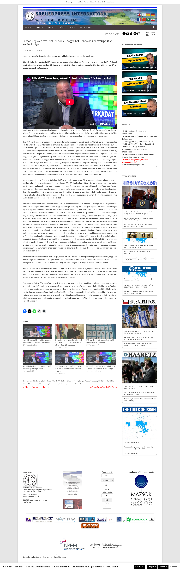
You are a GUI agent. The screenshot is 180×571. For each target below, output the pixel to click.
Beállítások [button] (139, 567)
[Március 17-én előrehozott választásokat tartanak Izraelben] (101, 331)
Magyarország (33, 384)
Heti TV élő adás (112, 34)
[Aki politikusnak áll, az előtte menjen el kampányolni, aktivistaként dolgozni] (37, 331)
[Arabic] (148, 19)
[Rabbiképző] (124, 522)
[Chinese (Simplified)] (144, 19)
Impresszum (48, 557)
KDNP (100, 381)
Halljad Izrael (85, 27)
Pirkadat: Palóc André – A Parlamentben (138, 90)
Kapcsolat (26, 557)
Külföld (39, 27)
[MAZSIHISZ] (66, 522)
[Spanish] (148, 15)
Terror (57, 384)
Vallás (77, 384)
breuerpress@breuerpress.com (40, 490)
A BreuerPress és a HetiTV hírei (36, 387)
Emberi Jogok (73, 381)
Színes (61, 27)
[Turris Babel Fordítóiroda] (86, 522)
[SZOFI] (101, 522)
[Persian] (152, 19)
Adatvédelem (36, 557)
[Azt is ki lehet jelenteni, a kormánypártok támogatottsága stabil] (37, 357)
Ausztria (33, 381)
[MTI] (111, 522)
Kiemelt (105, 381)
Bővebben (173, 567)
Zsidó (82, 384)
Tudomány (62, 384)
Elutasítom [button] (163, 567)
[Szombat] (119, 522)
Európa (81, 381)
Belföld (28, 27)
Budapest (64, 381)
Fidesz (87, 381)
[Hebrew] (144, 15)
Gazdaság (94, 381)
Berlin (44, 381)
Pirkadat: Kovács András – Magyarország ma (140, 67)
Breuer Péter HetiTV (53, 381)
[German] (152, 15)
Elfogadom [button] (152, 567)
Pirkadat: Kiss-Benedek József (134, 114)
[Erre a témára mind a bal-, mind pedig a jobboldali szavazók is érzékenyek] (101, 357)
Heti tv (126, 125)
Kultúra (51, 27)
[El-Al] (42, 522)
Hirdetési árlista (60, 557)
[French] (139, 19)
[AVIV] (28, 522)
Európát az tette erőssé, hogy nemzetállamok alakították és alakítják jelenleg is (69, 368)
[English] (139, 15)
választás (70, 384)
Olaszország (43, 384)
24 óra (72, 27)
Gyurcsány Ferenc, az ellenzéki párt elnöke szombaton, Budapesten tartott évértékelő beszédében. (68, 342)
